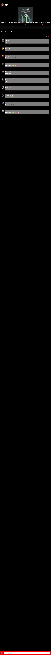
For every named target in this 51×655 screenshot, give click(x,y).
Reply (9, 44)
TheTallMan (23, 22)
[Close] (2, 3)
